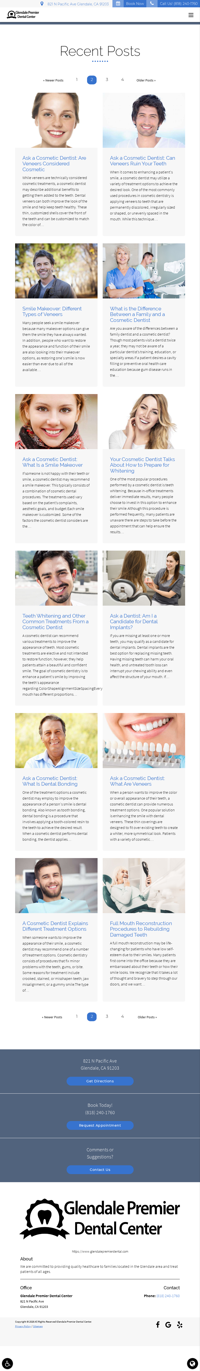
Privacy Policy (23, 1326)
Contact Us (100, 1169)
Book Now (135, 3)
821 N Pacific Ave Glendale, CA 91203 (77, 4)
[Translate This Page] (192, 1363)
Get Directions (100, 1081)
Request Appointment (100, 1125)
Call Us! (179, 3)
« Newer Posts (53, 80)
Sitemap (38, 1326)
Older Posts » (146, 80)
